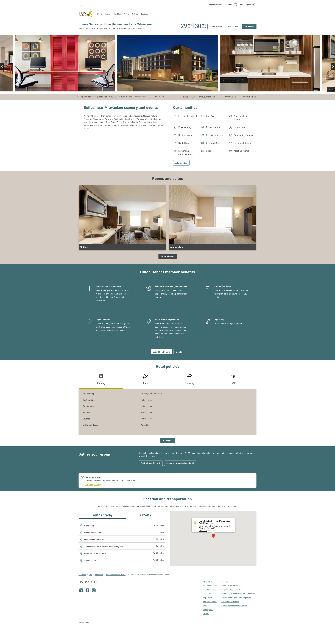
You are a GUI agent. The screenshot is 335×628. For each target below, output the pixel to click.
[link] (167, 96)
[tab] (101, 380)
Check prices (250, 26)
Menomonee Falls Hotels (115, 575)
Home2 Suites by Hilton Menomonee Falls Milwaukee (149, 575)
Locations (82, 575)
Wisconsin (99, 575)
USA (90, 575)
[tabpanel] (167, 412)
